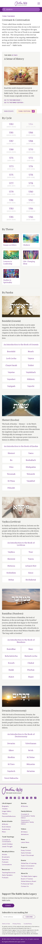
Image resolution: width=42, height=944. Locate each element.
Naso (31, 649)
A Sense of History (14, 58)
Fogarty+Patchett (9, 941)
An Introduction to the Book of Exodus (21, 446)
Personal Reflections (9, 816)
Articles (4, 854)
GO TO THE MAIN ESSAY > (13, 100)
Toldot (31, 365)
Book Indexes (6, 827)
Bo (11, 460)
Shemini (11, 559)
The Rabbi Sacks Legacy (29, 876)
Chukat (31, 663)
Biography (5, 806)
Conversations (7, 864)
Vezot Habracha (11, 778)
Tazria (31, 559)
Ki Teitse (31, 757)
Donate (8, 905)
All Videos (24, 832)
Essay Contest (26, 850)
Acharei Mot (30, 566)
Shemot (11, 453)
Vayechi (30, 386)
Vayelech (11, 771)
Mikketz (31, 379)
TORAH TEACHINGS (8, 16)
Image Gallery (6, 811)
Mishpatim (31, 467)
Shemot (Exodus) (10, 420)
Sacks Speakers (7, 875)
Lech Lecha (11, 358)
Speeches (5, 859)
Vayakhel (31, 481)
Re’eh (30, 750)
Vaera (30, 453)
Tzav (31, 552)
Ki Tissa (11, 481)
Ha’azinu (31, 771)
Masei (31, 677)
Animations (25, 834)
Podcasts (5, 862)
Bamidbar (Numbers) (12, 613)
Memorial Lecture (27, 868)
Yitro (11, 467)
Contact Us (25, 886)
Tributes (4, 814)
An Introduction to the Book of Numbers (21, 641)
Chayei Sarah (11, 365)
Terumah (11, 474)
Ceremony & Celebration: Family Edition (27, 822)
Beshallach (31, 460)
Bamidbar (11, 649)
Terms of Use (6, 924)
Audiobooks (6, 829)
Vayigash (11, 386)
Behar (11, 580)
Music (4, 832)
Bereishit (11, 351)
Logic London (21, 941)
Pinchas (30, 670)
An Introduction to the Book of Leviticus (21, 544)
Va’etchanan (30, 743)
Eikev (11, 750)
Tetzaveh (31, 474)
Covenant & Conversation (6, 840)
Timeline (5, 809)
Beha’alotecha (11, 656)
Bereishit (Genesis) (11, 321)
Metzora (11, 566)
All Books (5, 824)
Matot (11, 677)
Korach (11, 663)
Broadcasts (6, 857)
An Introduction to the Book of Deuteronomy (21, 735)
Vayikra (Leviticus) (11, 521)
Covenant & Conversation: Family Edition (28, 816)
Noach (31, 351)
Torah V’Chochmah (27, 855)
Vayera (31, 358)
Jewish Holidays (7, 844)
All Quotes (24, 806)
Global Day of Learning (28, 863)
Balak (11, 670)
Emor (30, 573)
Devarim (11, 743)
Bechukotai (31, 580)
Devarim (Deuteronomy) (14, 710)
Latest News (25, 842)
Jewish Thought (7, 846)
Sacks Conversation (27, 866)
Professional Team (27, 884)
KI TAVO (14, 55)
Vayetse (11, 372)
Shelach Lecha (30, 656)
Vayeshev (11, 379)
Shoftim (11, 757)
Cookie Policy (28, 924)
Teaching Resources (8, 872)
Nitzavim (31, 764)
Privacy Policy (17, 924)
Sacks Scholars (26, 853)
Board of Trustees (27, 879)
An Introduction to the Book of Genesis (21, 344)
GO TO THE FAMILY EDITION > (14, 102)
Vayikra (11, 552)
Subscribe (29, 917)
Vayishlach (31, 372)
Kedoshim (11, 573)
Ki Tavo (11, 764)
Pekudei (11, 488)
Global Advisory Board (28, 881)
